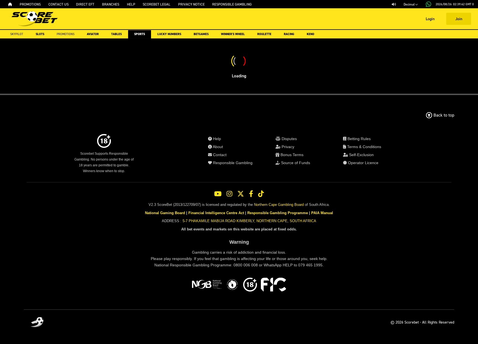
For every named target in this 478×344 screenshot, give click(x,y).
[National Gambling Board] (206, 285)
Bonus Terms (291, 155)
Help (216, 138)
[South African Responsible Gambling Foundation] (232, 285)
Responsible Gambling (232, 163)
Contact (219, 155)
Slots (40, 34)
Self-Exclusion (361, 155)
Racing (289, 34)
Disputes (288, 138)
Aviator (93, 34)
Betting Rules (358, 138)
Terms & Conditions (363, 147)
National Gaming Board (165, 213)
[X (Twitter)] (240, 194)
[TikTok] (261, 194)
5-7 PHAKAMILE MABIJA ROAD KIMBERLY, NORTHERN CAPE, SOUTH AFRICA (249, 221)
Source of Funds (295, 163)
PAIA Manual (322, 213)
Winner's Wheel (233, 34)
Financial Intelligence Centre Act (216, 213)
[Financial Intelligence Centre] (273, 285)
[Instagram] (229, 194)
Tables (116, 34)
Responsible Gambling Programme (277, 213)
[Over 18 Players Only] (250, 285)
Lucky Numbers (169, 34)
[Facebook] (251, 194)
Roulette (264, 34)
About (217, 147)
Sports (139, 34)
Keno (310, 34)
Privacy (287, 147)
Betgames (201, 34)
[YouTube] (218, 194)
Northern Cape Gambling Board (279, 205)
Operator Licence (362, 163)
